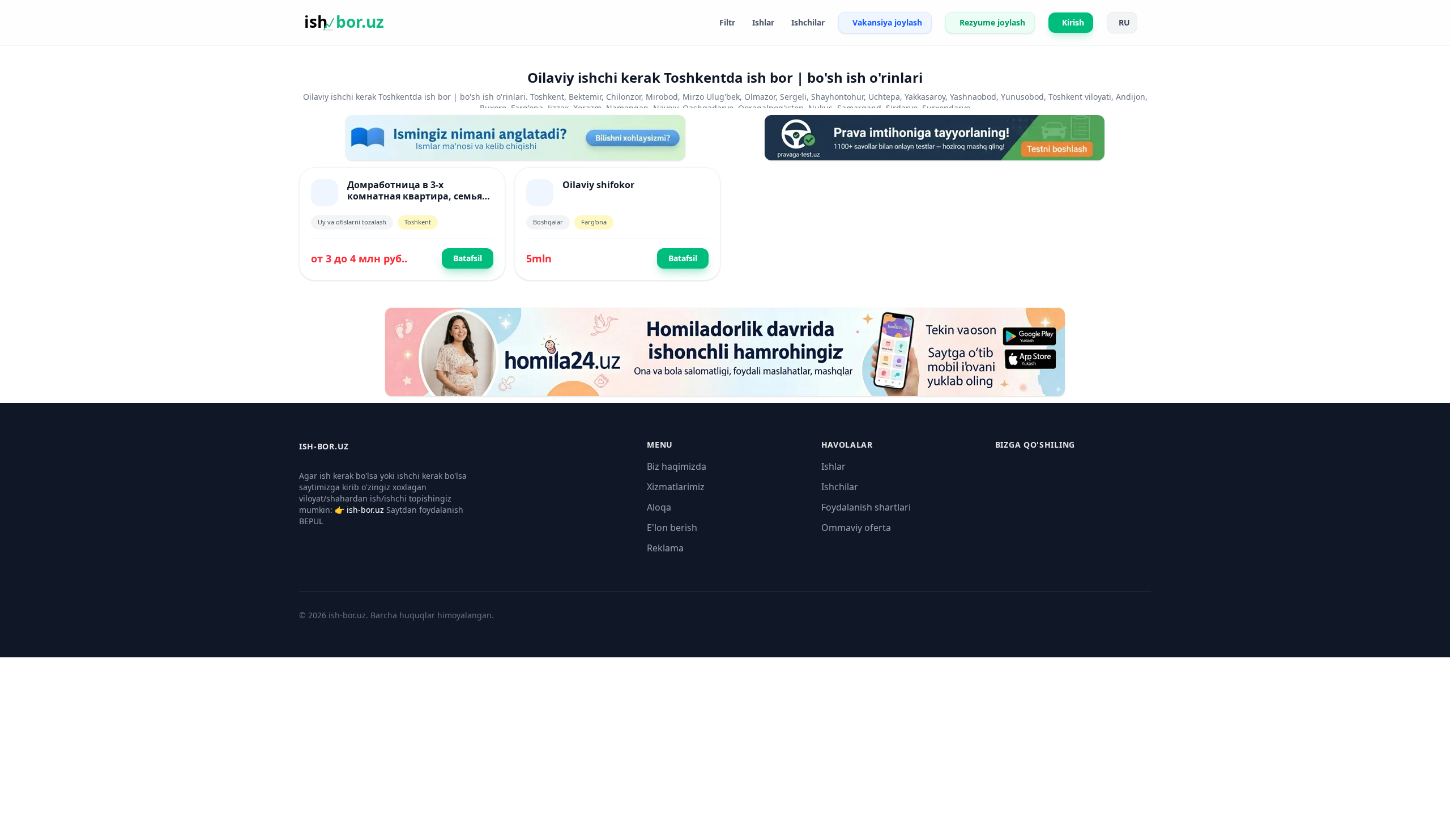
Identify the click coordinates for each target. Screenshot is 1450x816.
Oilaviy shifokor (598, 184)
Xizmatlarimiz (676, 487)
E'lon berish (672, 527)
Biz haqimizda (676, 466)
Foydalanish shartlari (866, 507)
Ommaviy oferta (856, 527)
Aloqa (659, 507)
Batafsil (467, 258)
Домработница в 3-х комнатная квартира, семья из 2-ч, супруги (414, 196)
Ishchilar (839, 487)
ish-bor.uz (365, 509)
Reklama (665, 548)
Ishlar (833, 466)
